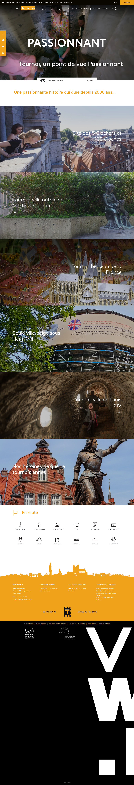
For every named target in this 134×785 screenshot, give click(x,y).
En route (30, 512)
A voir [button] (44, 8)
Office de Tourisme (87, 612)
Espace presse (45, 591)
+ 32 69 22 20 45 (21, 597)
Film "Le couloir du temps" (105, 588)
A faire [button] (52, 8)
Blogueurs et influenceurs (49, 588)
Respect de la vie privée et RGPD (99, 624)
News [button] (86, 9)
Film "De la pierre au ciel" (104, 591)
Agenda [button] (79, 9)
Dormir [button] (71, 9)
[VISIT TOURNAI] (67, 615)
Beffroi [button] (105, 9)
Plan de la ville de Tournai (77, 588)
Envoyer (90, 80)
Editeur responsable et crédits (35, 624)
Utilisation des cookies (77, 624)
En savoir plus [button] (67, 3)
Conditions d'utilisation (57, 624)
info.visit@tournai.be (25, 599)
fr (116, 8)
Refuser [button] (115, 2)
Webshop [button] (96, 9)
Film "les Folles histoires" (104, 598)
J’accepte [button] (127, 2)
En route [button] (59, 8)
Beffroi (98, 600)
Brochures (71, 591)
